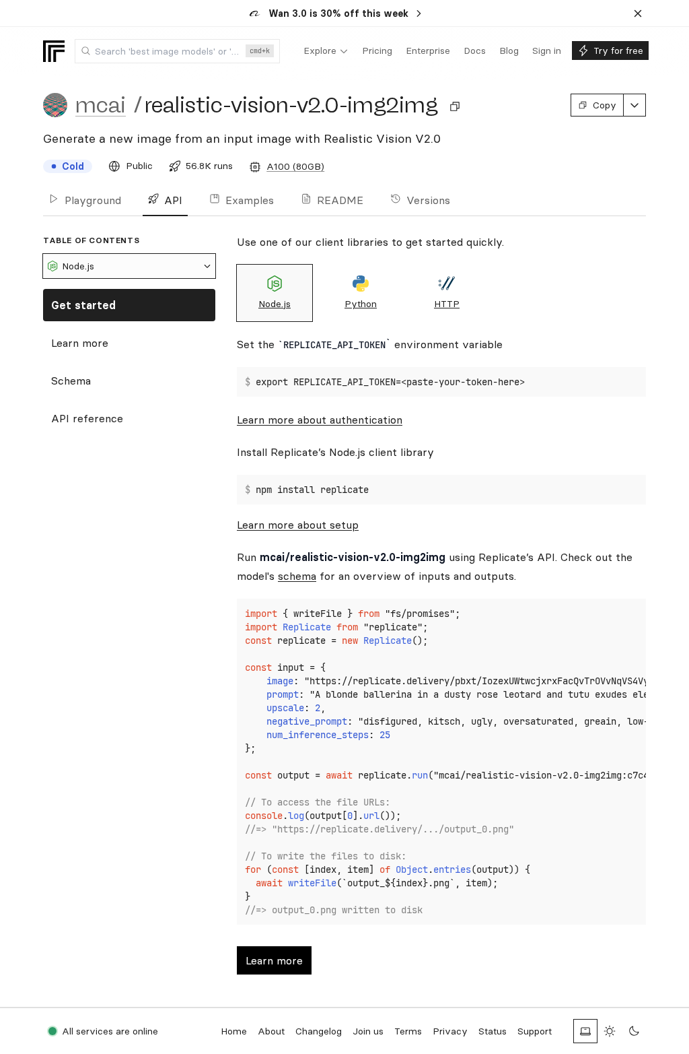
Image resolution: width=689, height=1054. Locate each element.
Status (492, 1031)
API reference (87, 418)
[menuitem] (326, 51)
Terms (408, 1031)
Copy (604, 105)
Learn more (79, 343)
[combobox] (177, 51)
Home (234, 1031)
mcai (100, 105)
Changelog (318, 1031)
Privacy (450, 1031)
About (271, 1031)
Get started (83, 305)
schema (297, 576)
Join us (368, 1031)
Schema (71, 380)
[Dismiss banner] (638, 13)
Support (534, 1031)
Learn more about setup (298, 524)
